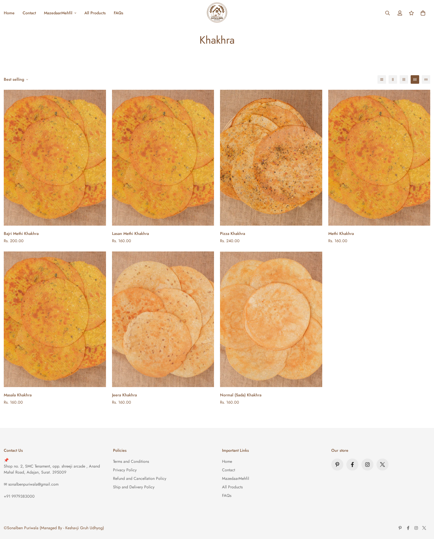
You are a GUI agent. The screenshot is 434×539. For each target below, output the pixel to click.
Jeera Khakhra (124, 395)
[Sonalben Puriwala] (217, 13)
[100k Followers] (367, 465)
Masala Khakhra (18, 395)
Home (227, 461)
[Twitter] (382, 465)
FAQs (118, 13)
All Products (95, 13)
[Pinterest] (337, 465)
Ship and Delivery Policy (133, 487)
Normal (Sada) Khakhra (240, 395)
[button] (423, 13)
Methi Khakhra (341, 233)
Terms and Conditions (131, 461)
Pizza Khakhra (232, 233)
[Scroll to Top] (424, 511)
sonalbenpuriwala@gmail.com (33, 484)
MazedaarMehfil (58, 13)
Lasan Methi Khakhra (130, 233)
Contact (29, 13)
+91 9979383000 (19, 496)
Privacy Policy (125, 470)
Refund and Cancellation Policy (139, 478)
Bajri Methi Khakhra (21, 233)
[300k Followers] (352, 465)
